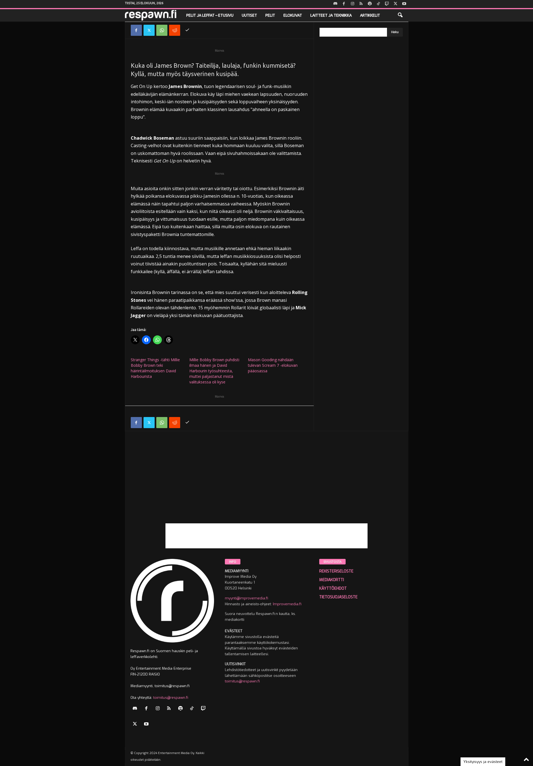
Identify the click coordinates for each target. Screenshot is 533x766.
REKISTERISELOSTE (336, 571)
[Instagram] (352, 4)
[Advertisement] (266, 484)
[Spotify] (369, 4)
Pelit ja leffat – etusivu (209, 15)
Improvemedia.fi (287, 604)
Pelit (270, 15)
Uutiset (249, 15)
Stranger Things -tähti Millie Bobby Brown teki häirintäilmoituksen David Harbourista (155, 368)
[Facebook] (344, 4)
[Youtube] (404, 4)
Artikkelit (370, 15)
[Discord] (335, 4)
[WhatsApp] (161, 30)
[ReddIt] (174, 30)
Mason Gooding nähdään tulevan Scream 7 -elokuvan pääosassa (273, 365)
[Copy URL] (187, 30)
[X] (395, 4)
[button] (400, 15)
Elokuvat (292, 15)
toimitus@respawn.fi (170, 697)
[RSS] (361, 4)
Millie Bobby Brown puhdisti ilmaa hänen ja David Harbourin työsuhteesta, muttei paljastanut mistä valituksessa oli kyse (214, 371)
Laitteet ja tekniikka (331, 15)
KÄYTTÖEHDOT (333, 588)
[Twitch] (387, 4)
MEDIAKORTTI (331, 579)
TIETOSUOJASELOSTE (338, 597)
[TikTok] (378, 4)
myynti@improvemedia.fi (246, 598)
